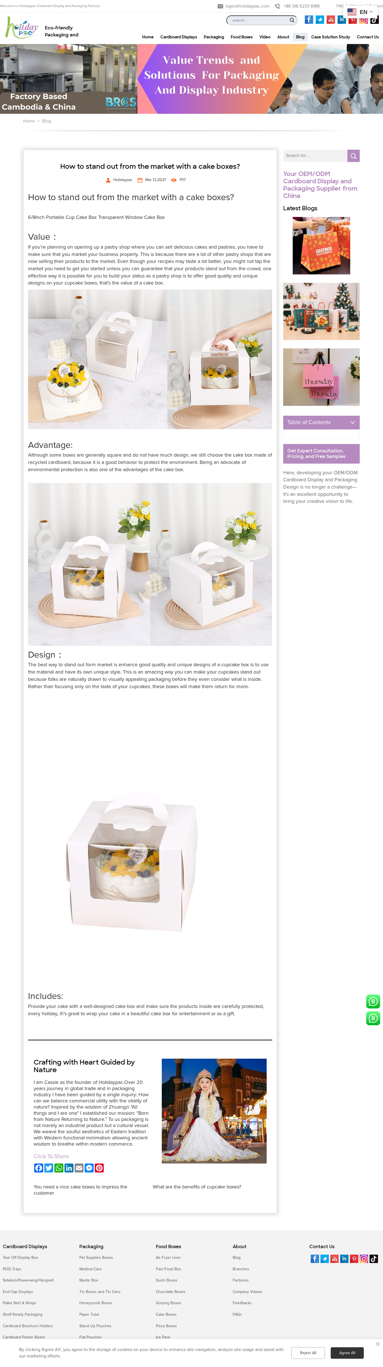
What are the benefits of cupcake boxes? (197, 1187)
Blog (46, 121)
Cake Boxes (166, 1314)
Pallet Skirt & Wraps (19, 1303)
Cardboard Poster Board (24, 1337)
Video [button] (265, 37)
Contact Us (321, 1246)
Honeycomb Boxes (95, 1303)
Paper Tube (89, 1314)
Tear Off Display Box (20, 1257)
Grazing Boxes (168, 1303)
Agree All (347, 1352)
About (239, 1246)
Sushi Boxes (166, 1280)
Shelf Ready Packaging (22, 1314)
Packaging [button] (214, 37)
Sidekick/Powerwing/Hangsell (28, 1280)
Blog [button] (300, 37)
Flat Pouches (90, 1337)
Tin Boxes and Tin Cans (100, 1291)
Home (29, 121)
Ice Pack (163, 1337)
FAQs (237, 1314)
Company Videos (247, 1291)
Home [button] (148, 37)
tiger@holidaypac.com (247, 6)
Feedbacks (242, 1303)
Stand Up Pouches (95, 1326)
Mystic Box (88, 1280)
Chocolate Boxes (170, 1291)
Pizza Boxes (166, 1326)
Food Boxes (168, 1246)
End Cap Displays (18, 1291)
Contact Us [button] (368, 37)
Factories (241, 1280)
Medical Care (90, 1269)
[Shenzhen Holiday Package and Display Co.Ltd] (21, 28)
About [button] (283, 37)
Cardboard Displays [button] (178, 37)
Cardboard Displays (25, 1246)
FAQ (340, 6)
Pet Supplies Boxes (96, 1257)
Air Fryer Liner (168, 1257)
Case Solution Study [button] (330, 37)
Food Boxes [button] (242, 37)
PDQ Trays (12, 1269)
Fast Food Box (168, 1269)
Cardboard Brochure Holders (28, 1326)
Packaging (91, 1246)
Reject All (308, 1352)
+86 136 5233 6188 (301, 6)
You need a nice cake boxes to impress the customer (80, 1190)
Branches (241, 1269)
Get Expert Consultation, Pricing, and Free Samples (316, 453)
